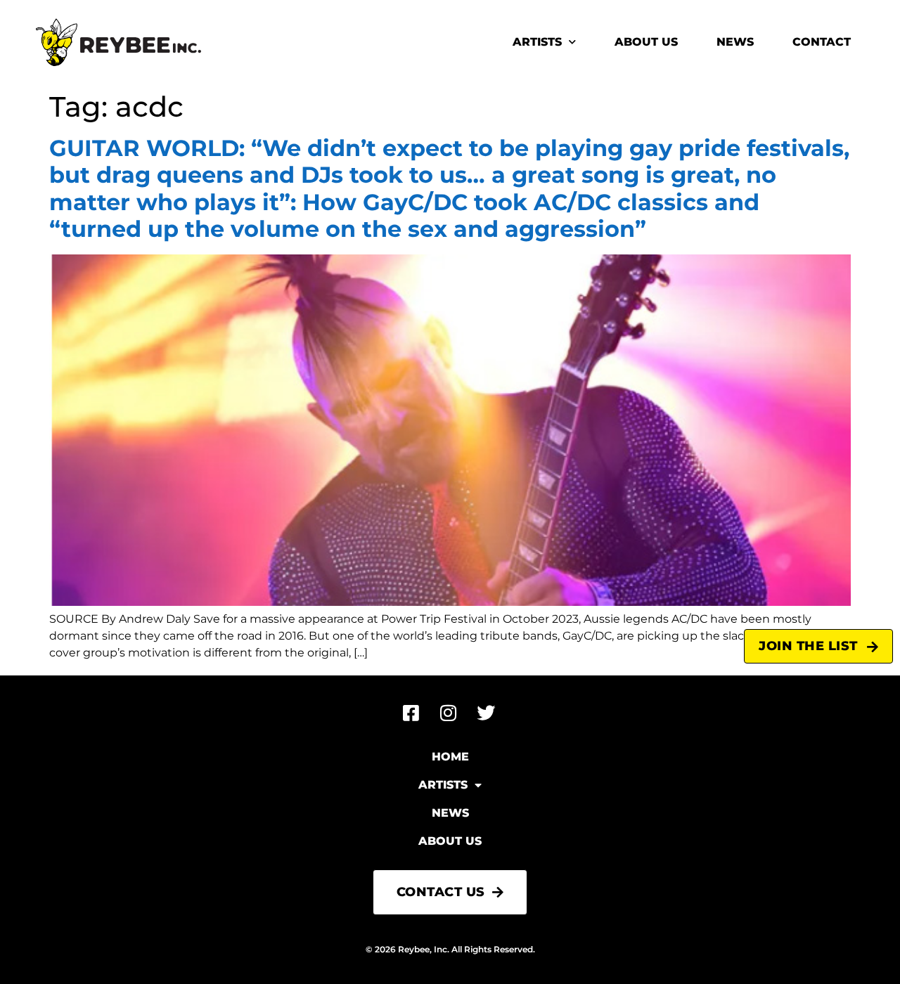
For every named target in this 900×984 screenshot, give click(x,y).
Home (450, 756)
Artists (537, 41)
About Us (646, 41)
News (735, 41)
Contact (821, 41)
